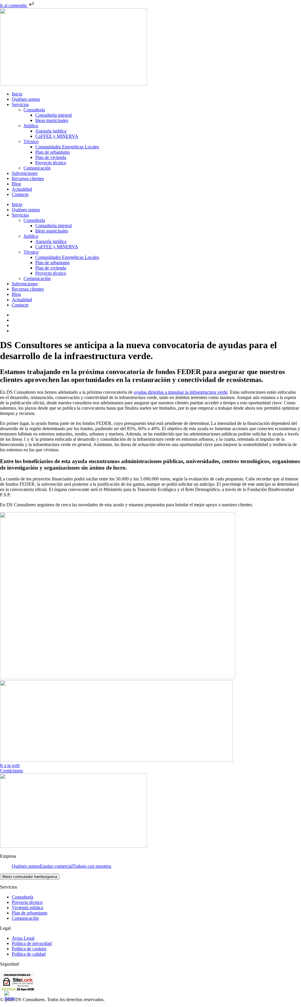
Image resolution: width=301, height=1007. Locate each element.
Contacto (20, 194)
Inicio (17, 93)
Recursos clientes (28, 178)
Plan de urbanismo (52, 152)
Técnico (31, 141)
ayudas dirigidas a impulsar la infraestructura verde (181, 392)
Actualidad (22, 189)
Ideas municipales (51, 120)
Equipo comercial (56, 866)
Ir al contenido (14, 5)
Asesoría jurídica (50, 130)
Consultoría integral (53, 115)
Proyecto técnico (50, 162)
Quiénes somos (26, 99)
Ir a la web (10, 765)
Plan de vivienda (50, 157)
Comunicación (37, 167)
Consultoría (34, 109)
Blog (16, 183)
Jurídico (31, 125)
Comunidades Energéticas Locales (67, 146)
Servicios (20, 104)
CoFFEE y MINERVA (56, 136)
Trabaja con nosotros (92, 866)
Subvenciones (25, 173)
